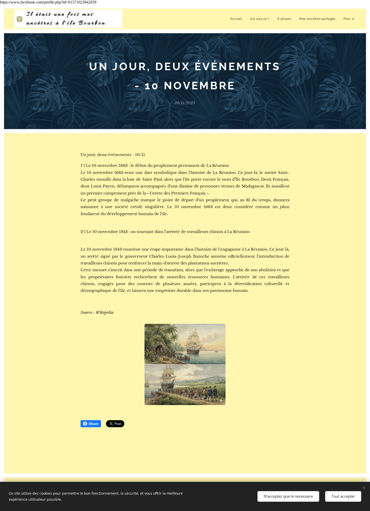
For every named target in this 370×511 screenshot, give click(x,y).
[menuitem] (237, 19)
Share (93, 424)
